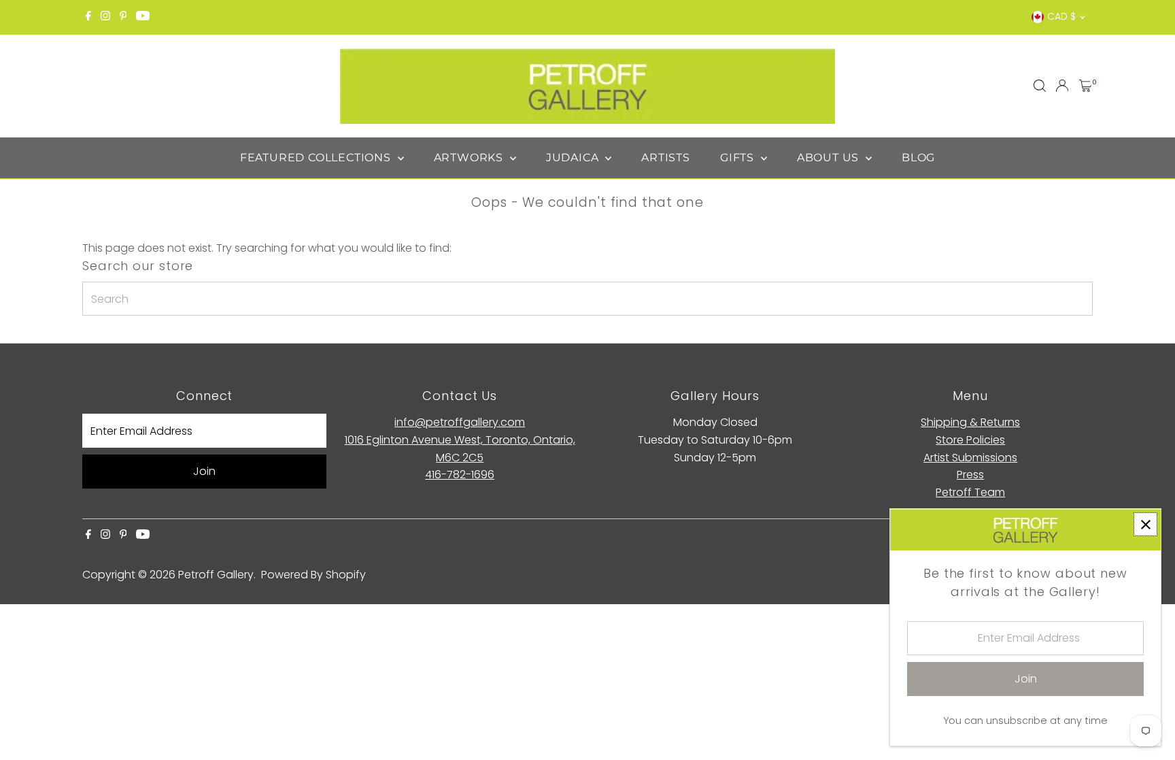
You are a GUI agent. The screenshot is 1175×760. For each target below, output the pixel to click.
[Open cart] (1085, 86)
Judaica (574, 157)
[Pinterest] (123, 17)
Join (204, 471)
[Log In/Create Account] (1062, 86)
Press (970, 474)
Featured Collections (317, 157)
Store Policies (970, 440)
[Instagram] (105, 17)
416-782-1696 (459, 474)
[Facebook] (88, 17)
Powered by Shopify (313, 574)
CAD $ (1061, 16)
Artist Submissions (970, 457)
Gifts (738, 157)
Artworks (470, 157)
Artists (665, 157)
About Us (829, 157)
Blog (918, 157)
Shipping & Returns (970, 422)
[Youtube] (143, 17)
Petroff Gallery (216, 574)
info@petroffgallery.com (459, 422)
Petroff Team (970, 492)
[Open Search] (1040, 86)
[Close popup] (1145, 524)
